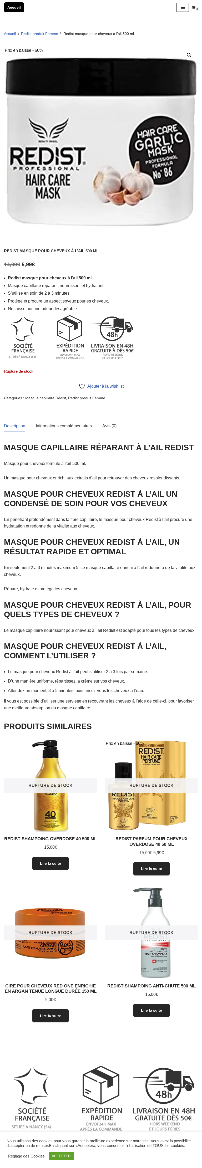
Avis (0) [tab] (109, 426)
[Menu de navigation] (182, 7)
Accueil (14, 7)
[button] (189, 55)
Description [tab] (14, 426)
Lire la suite (50, 863)
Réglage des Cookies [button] (26, 1156)
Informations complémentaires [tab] (64, 426)
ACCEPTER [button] (61, 1156)
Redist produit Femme (39, 34)
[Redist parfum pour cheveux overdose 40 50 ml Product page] (152, 785)
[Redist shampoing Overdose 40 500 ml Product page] (51, 785)
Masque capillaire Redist (45, 398)
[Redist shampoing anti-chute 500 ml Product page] (152, 932)
